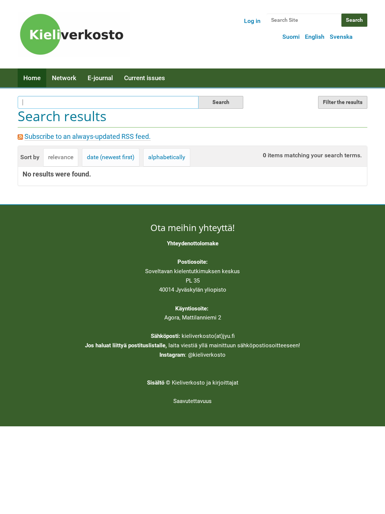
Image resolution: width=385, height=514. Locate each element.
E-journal (100, 78)
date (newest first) (111, 157)
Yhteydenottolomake (192, 243)
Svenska (341, 36)
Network (64, 78)
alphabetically (166, 157)
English (314, 36)
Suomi (291, 36)
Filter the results (342, 102)
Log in (252, 20)
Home (32, 78)
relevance (60, 157)
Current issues (144, 78)
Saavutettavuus (192, 401)
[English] (74, 34)
